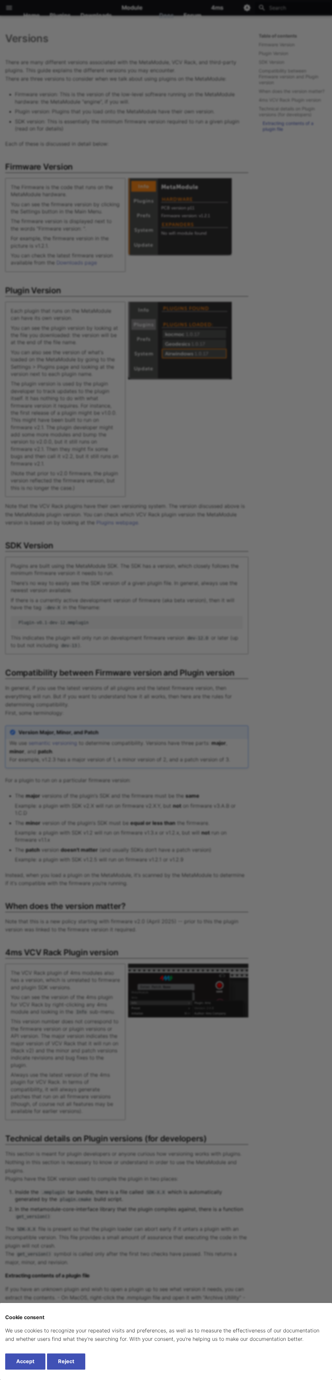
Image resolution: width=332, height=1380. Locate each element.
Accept (25, 1361)
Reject (66, 1361)
